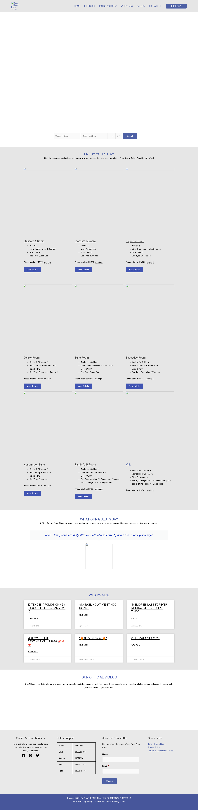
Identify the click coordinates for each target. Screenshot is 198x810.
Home (77, 6)
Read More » (33, 618)
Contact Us (155, 6)
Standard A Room (34, 241)
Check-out (86, 131)
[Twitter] (37, 755)
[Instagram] (30, 755)
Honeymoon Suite (34, 464)
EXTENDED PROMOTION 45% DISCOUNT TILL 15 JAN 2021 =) (46, 608)
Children (119, 131)
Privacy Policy (154, 747)
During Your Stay (108, 6)
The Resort (89, 6)
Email (105, 766)
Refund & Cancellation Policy (160, 750)
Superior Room (135, 241)
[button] (176, 6)
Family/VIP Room (85, 464)
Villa (128, 464)
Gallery (141, 6)
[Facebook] (23, 755)
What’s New (127, 6)
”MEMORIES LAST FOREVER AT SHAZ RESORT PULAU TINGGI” (149, 608)
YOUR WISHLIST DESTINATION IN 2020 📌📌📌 (46, 641)
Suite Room (82, 357)
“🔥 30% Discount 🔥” (93, 638)
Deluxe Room (32, 357)
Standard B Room (85, 241)
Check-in (58, 131)
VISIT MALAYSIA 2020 (145, 638)
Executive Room (136, 357)
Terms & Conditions (157, 744)
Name (106, 754)
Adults (111, 131)
